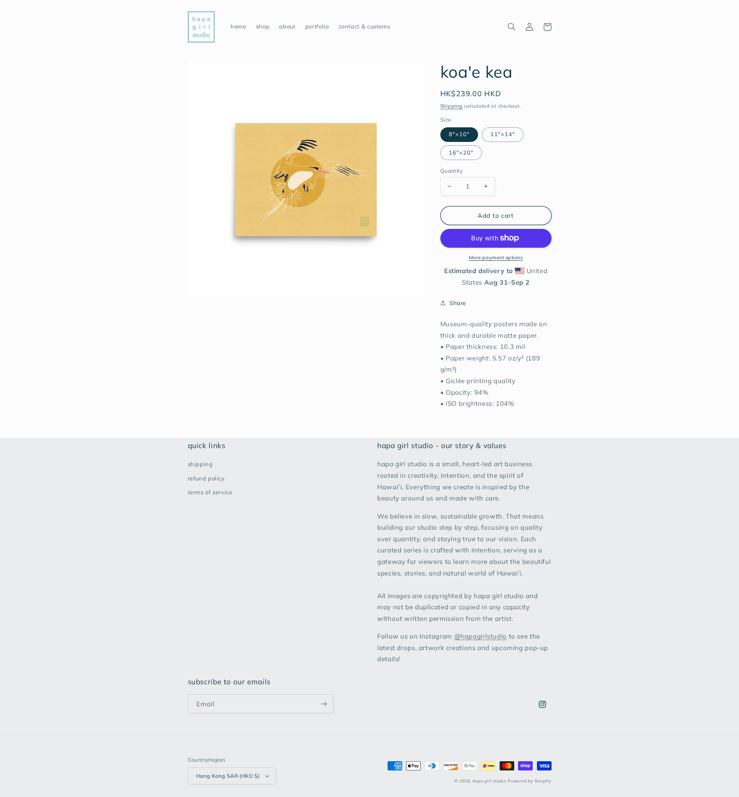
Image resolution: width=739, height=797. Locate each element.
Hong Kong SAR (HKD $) (228, 775)
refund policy (206, 478)
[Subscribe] (324, 703)
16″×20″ (461, 152)
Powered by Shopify (529, 781)
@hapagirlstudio (480, 636)
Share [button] (458, 303)
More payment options (496, 257)
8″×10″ (459, 134)
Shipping (451, 105)
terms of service (210, 492)
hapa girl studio (490, 781)
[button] (512, 27)
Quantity (451, 170)
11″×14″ (502, 134)
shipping (200, 464)
